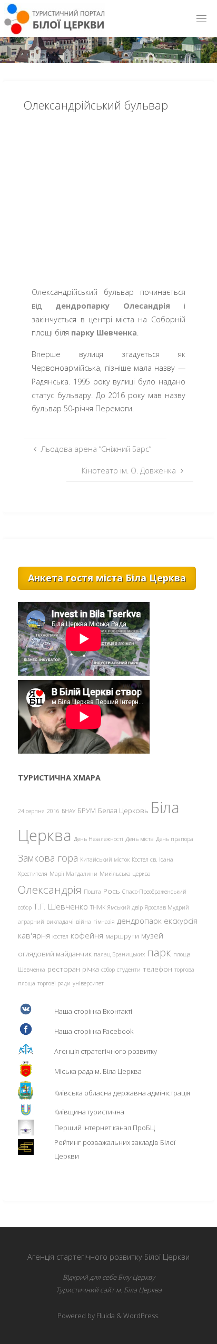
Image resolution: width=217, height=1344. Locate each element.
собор (108, 969)
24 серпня (31, 811)
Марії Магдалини (73, 873)
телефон (157, 969)
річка (90, 969)
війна (83, 921)
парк (159, 952)
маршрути (122, 936)
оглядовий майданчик (55, 953)
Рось (111, 891)
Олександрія (50, 889)
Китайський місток (105, 859)
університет (88, 983)
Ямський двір (125, 907)
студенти (129, 969)
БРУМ (86, 810)
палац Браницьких (119, 954)
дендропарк (139, 920)
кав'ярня (34, 935)
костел (60, 936)
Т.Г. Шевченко (61, 906)
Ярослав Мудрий (167, 907)
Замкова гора (48, 858)
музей (152, 935)
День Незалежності (98, 839)
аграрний (31, 921)
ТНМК (97, 907)
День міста (139, 839)
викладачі (60, 921)
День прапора (174, 839)
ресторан (63, 969)
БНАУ (68, 811)
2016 (53, 811)
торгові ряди (54, 983)
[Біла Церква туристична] (54, 18)
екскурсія (181, 920)
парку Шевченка (104, 333)
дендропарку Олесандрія (112, 306)
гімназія (104, 921)
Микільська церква (125, 873)
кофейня (87, 935)
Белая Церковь (123, 810)
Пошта (92, 891)
